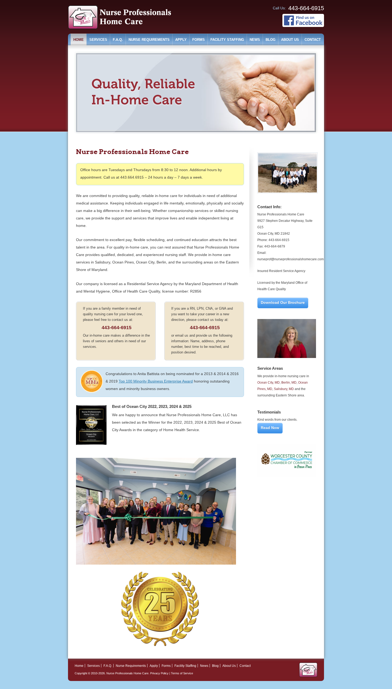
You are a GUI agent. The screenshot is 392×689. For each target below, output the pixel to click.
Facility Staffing (227, 40)
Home (78, 40)
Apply (181, 40)
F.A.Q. (118, 40)
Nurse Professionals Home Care (127, 673)
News (255, 40)
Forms (198, 40)
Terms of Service (182, 673)
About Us (290, 40)
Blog (270, 40)
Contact (313, 40)
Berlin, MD (289, 382)
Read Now (270, 428)
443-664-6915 (116, 327)
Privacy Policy (159, 673)
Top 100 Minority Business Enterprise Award (156, 381)
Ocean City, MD (268, 382)
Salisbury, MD (284, 389)
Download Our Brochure (283, 302)
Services (98, 40)
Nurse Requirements (149, 40)
